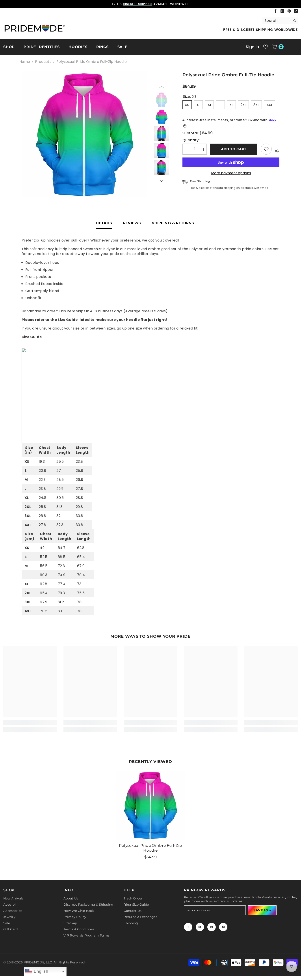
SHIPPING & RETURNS (173, 223)
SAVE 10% (262, 910)
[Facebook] (275, 11)
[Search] (280, 20)
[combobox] (276, 20)
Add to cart (233, 149)
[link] (30, 722)
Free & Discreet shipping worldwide (260, 29)
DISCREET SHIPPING (137, 4)
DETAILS (104, 223)
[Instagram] (282, 11)
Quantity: (191, 140)
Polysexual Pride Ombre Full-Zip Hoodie (150, 847)
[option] (150, 4)
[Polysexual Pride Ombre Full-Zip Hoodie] (150, 805)
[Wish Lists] (265, 46)
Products (43, 61)
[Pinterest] (289, 11)
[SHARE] (275, 150)
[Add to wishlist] (266, 149)
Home (24, 61)
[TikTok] (296, 11)
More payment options (231, 173)
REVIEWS (132, 223)
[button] (161, 87)
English (40, 971)
